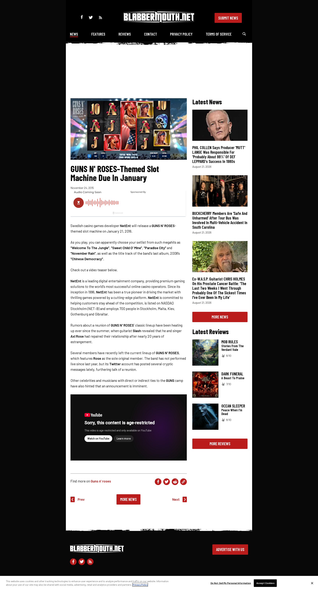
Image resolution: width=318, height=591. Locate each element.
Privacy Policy (181, 34)
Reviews (125, 34)
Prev (81, 499)
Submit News (228, 17)
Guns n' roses (101, 481)
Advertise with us (230, 549)
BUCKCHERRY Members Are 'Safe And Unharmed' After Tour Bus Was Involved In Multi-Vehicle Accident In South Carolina (219, 220)
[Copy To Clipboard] (183, 481)
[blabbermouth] (159, 21)
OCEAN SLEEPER (233, 405)
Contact (150, 34)
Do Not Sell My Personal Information (231, 583)
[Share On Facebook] (158, 481)
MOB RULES (229, 341)
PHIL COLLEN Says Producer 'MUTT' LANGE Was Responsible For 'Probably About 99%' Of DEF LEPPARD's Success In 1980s (218, 154)
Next (176, 499)
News (74, 34)
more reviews (220, 443)
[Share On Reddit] (175, 481)
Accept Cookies (265, 583)
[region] (159, 583)
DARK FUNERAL (232, 373)
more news (220, 316)
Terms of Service (219, 34)
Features (98, 34)
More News (128, 499)
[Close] (312, 583)
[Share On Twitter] (166, 481)
